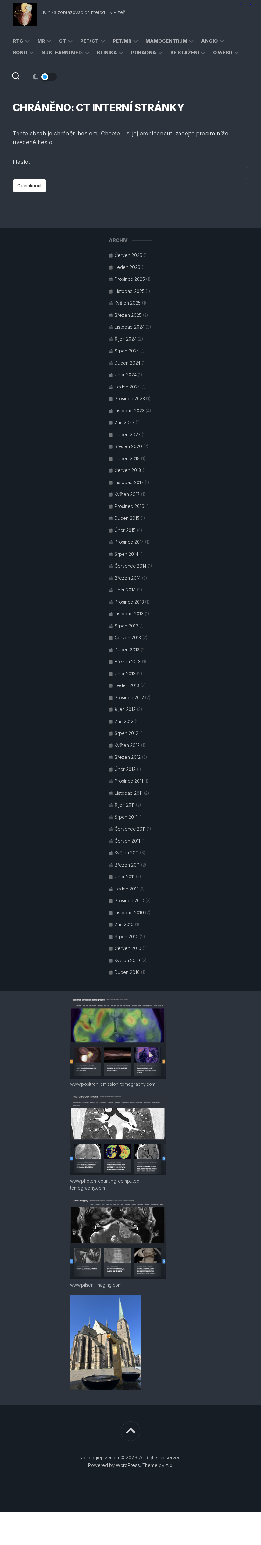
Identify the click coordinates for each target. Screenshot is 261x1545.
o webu (222, 52)
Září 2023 (124, 422)
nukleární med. (62, 52)
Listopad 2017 (129, 482)
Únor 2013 (125, 673)
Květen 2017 (127, 494)
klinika (107, 52)
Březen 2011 (127, 864)
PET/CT (89, 41)
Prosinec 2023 (130, 398)
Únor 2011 (125, 876)
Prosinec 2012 (129, 697)
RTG (18, 41)
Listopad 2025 (130, 291)
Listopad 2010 (129, 912)
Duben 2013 (127, 649)
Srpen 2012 (126, 733)
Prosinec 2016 (129, 506)
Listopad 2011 (129, 793)
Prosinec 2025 (130, 279)
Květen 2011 (127, 852)
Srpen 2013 (126, 625)
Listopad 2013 (129, 613)
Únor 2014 (125, 589)
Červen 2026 (128, 255)
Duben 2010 (127, 972)
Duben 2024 (127, 363)
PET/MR (122, 41)
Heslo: (21, 161)
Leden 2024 (127, 386)
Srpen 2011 (126, 817)
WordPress (128, 1465)
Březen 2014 (128, 578)
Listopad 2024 (130, 327)
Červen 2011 (127, 841)
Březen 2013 (128, 661)
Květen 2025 (128, 303)
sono (20, 52)
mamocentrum (166, 41)
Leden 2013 (127, 685)
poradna (143, 52)
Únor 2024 (126, 374)
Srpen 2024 (127, 350)
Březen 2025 (128, 315)
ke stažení (184, 52)
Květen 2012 (127, 745)
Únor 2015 (125, 530)
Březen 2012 (128, 757)
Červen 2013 (128, 637)
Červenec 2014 (130, 566)
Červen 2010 (128, 948)
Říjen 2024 (126, 339)
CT (62, 41)
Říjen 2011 (125, 805)
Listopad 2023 (130, 410)
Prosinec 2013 (129, 602)
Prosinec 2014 (129, 542)
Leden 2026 (127, 267)
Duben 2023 (127, 434)
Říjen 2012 (125, 709)
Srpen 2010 (126, 936)
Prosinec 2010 (129, 900)
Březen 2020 (128, 446)
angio (209, 41)
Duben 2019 (127, 458)
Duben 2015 (127, 518)
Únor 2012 (125, 769)
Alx (169, 1465)
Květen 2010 (127, 960)
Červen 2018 (128, 470)
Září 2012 (124, 721)
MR (41, 41)
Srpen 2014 (126, 554)
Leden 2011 (126, 888)
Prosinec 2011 (129, 781)
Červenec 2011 (130, 828)
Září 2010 (124, 924)
